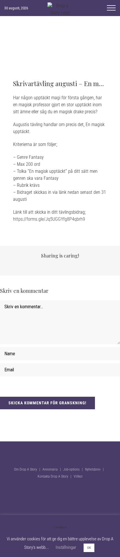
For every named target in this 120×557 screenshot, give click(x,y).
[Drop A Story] (60, 413)
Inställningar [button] (66, 547)
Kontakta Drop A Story (53, 476)
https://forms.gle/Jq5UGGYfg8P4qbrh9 (49, 219)
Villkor (78, 476)
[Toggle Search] (95, 8)
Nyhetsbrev (92, 469)
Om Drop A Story (25, 469)
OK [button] (89, 548)
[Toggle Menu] (111, 8)
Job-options (71, 469)
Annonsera (50, 469)
